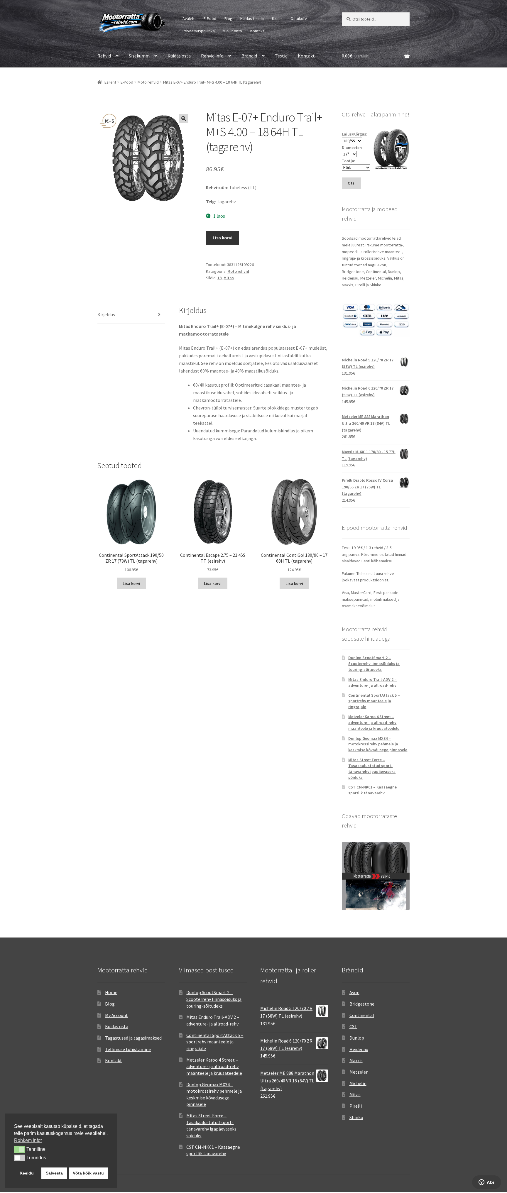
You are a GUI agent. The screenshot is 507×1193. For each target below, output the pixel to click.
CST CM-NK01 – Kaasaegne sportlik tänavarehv (372, 790)
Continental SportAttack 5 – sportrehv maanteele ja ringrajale (374, 701)
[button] (183, 118)
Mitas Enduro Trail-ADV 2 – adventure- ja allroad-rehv (372, 682)
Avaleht (189, 18)
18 (219, 277)
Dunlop (356, 1038)
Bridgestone (361, 1004)
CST (353, 1026)
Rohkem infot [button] (28, 1140)
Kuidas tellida (252, 18)
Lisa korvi (222, 238)
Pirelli (355, 1106)
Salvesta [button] (54, 1173)
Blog (228, 18)
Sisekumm (139, 56)
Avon (354, 992)
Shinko (356, 1117)
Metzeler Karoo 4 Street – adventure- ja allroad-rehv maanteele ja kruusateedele (373, 722)
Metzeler (358, 1072)
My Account (116, 1015)
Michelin (357, 1083)
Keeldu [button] (27, 1173)
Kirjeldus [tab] (106, 314)
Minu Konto (232, 30)
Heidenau (358, 1049)
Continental (361, 1015)
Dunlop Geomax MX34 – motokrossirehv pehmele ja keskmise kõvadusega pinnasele (377, 744)
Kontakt (257, 30)
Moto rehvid (148, 82)
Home (111, 992)
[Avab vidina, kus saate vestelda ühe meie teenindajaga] (486, 1182)
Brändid (249, 56)
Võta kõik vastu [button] (88, 1173)
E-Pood (210, 18)
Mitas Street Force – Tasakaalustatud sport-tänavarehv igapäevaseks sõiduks (372, 768)
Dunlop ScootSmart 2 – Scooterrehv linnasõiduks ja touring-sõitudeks (374, 663)
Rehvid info (212, 56)
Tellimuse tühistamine (128, 1049)
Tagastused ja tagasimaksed (133, 1038)
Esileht (110, 82)
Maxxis (356, 1060)
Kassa (277, 18)
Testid (281, 56)
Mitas (229, 277)
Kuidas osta (179, 56)
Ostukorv (298, 18)
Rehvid (104, 56)
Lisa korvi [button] (131, 583)
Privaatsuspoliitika (198, 30)
